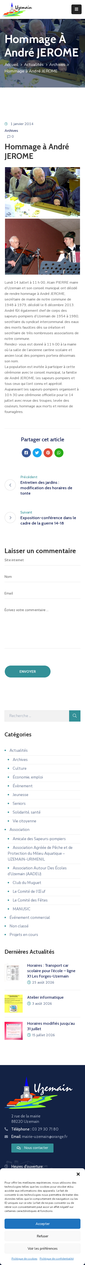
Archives (57, 64)
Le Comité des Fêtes (30, 900)
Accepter (43, 1224)
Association (19, 829)
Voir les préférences (43, 1248)
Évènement (23, 786)
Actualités (34, 64)
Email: (39, 1136)
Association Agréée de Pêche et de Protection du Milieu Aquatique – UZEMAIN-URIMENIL (40, 853)
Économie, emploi (28, 777)
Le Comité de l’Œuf (29, 891)
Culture (20, 768)
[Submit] (74, 716)
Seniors (19, 803)
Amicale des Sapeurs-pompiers (39, 838)
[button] (78, 1174)
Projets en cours (24, 934)
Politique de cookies (24, 1259)
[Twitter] (37, 452)
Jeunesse (20, 794)
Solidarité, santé (27, 812)
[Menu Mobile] (76, 9)
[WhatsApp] (58, 452)
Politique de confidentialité (57, 1259)
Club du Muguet (27, 882)
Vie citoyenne (24, 821)
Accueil (11, 64)
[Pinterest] (48, 452)
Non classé (19, 926)
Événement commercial (30, 917)
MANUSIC (21, 909)
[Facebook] (26, 452)
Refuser (42, 1236)
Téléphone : (34, 1129)
